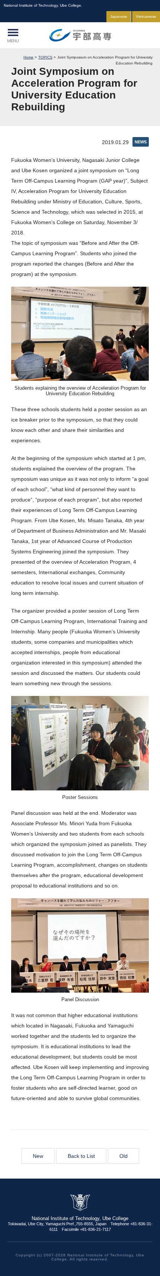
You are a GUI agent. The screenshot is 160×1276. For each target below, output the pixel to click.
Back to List (81, 1156)
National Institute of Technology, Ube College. (80, 35)
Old (123, 1156)
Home (28, 57)
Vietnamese (146, 16)
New (38, 1156)
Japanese (118, 16)
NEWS (141, 142)
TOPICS (45, 57)
